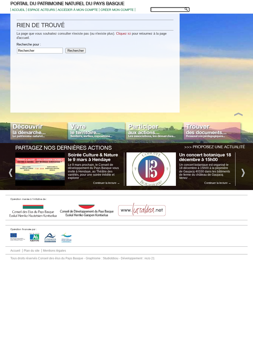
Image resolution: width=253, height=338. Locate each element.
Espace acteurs (41, 10)
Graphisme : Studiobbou (102, 258)
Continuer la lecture (106, 182)
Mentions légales (54, 250)
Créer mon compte (117, 10)
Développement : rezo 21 (138, 258)
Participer (151, 130)
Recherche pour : (29, 44)
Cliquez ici (123, 33)
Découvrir (29, 130)
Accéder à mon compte (78, 10)
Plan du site (32, 250)
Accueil (18, 10)
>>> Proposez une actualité (214, 147)
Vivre (91, 130)
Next (243, 172)
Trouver (206, 130)
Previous (10, 172)
